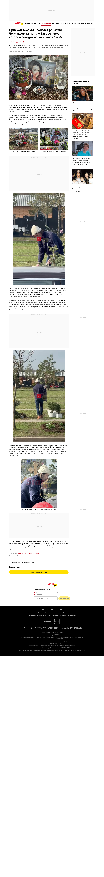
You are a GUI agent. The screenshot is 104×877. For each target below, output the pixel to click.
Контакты (33, 613)
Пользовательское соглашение (71, 613)
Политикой (39, 594)
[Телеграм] (47, 609)
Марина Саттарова (22, 553)
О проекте (26, 613)
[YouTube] (61, 609)
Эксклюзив (46, 23)
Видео (37, 23)
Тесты (63, 23)
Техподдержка (72, 615)
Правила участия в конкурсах (53, 613)
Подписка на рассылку (42, 590)
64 (24, 51)
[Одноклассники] (56, 609)
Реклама (40, 613)
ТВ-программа (80, 23)
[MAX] (43, 609)
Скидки (90, 23)
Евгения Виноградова (34, 553)
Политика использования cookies (37, 615)
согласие (41, 592)
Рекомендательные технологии (57, 615)
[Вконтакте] (52, 609)
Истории (56, 23)
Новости (29, 23)
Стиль (70, 23)
